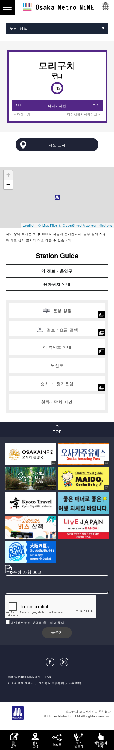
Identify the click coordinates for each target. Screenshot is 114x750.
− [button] (8, 184)
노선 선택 (18, 28)
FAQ (48, 677)
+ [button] (8, 175)
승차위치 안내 (57, 284)
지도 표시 (57, 144)
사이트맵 (75, 683)
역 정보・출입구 (57, 271)
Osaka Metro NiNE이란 (24, 677)
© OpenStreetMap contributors (85, 225)
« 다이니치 (22, 114)
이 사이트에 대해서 (21, 683)
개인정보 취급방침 (51, 683)
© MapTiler (47, 225)
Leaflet (29, 225)
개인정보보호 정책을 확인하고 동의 (37, 622)
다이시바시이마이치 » (83, 114)
